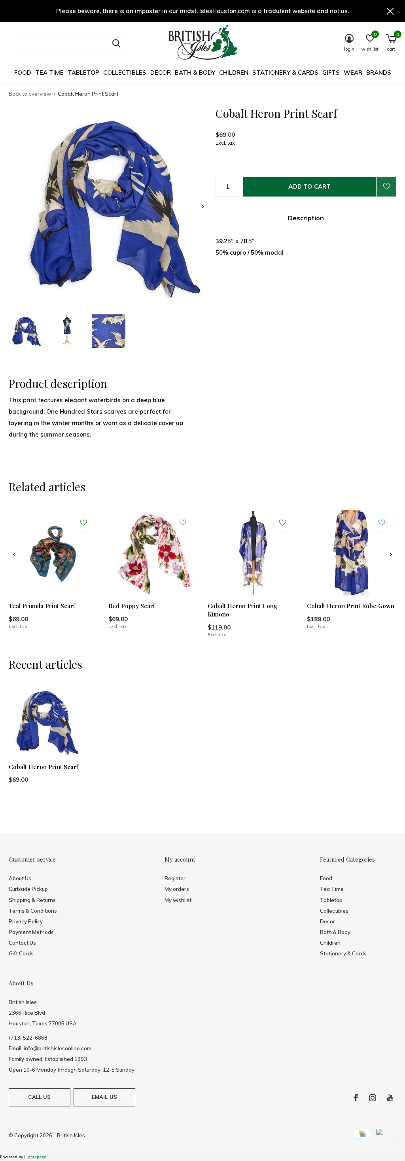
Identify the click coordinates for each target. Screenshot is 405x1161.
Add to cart (309, 186)
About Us (20, 878)
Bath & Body (195, 72)
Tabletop (83, 72)
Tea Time (49, 72)
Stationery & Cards (285, 72)
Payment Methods (31, 932)
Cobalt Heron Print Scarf (43, 767)
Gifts (331, 72)
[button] (25, 331)
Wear (353, 72)
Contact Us (22, 943)
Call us (39, 1097)
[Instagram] (372, 1097)
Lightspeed (35, 1156)
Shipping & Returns (32, 900)
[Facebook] (356, 1097)
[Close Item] (390, 11)
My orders (177, 889)
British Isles (71, 1135)
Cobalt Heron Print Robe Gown (350, 606)
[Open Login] (386, 187)
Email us (104, 1097)
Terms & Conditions (33, 911)
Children (233, 72)
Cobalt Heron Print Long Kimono (243, 610)
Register (175, 878)
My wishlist (178, 900)
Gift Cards (21, 953)
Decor (160, 72)
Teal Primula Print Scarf (42, 606)
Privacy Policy (26, 921)
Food (22, 72)
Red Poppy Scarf (131, 606)
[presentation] (202, 206)
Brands (378, 72)
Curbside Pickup (28, 889)
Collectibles (124, 72)
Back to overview (30, 94)
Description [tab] (306, 218)
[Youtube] (390, 1097)
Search (116, 43)
